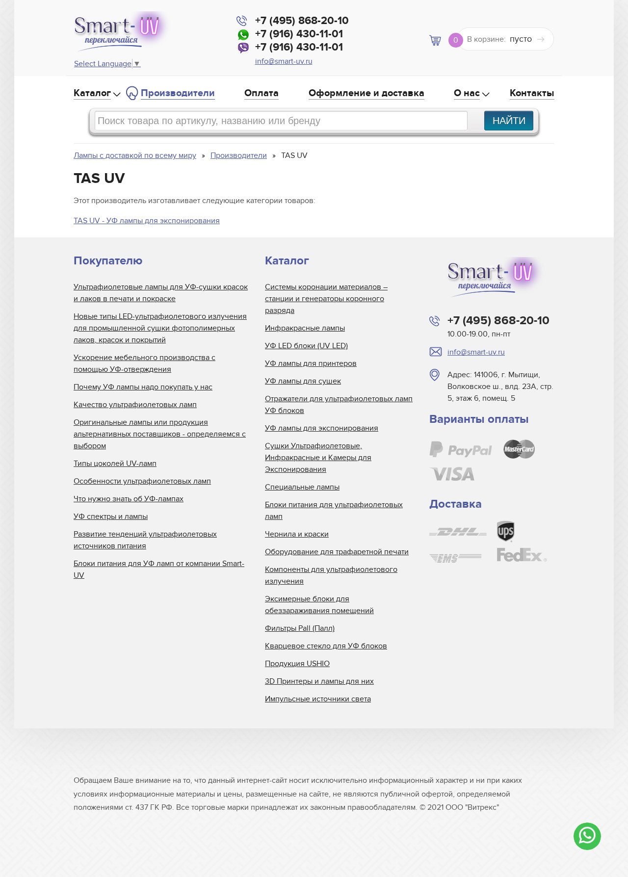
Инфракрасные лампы (305, 328)
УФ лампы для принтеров (311, 363)
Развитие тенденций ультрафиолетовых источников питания (145, 540)
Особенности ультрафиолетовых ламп (142, 481)
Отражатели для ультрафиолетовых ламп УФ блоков (339, 404)
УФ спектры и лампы (111, 516)
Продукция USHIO (297, 664)
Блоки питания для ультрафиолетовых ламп (334, 510)
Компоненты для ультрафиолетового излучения (331, 575)
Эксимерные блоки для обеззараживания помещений (319, 605)
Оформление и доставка (366, 93)
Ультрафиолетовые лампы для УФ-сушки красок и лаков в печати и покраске (161, 293)
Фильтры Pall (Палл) (300, 628)
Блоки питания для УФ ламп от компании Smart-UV (159, 569)
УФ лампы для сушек (303, 381)
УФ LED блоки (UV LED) (306, 346)
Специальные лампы (302, 487)
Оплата (261, 93)
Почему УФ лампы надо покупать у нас (143, 387)
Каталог (92, 93)
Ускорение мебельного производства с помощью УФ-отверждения (144, 363)
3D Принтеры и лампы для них (319, 681)
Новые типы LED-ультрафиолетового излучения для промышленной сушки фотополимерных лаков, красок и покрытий (160, 328)
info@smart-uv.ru (284, 61)
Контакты (532, 93)
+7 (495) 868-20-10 (302, 20)
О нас (467, 93)
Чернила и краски (297, 534)
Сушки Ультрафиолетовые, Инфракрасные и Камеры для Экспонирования (318, 457)
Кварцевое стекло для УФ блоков (326, 646)
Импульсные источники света (318, 699)
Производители (178, 93)
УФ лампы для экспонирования (321, 428)
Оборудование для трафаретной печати (337, 552)
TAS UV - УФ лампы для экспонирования (147, 221)
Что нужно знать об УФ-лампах (128, 499)
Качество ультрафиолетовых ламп (135, 405)
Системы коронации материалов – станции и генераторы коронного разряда (326, 298)
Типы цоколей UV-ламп (115, 463)
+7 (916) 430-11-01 (299, 34)
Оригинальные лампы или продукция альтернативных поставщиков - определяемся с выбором (160, 434)
